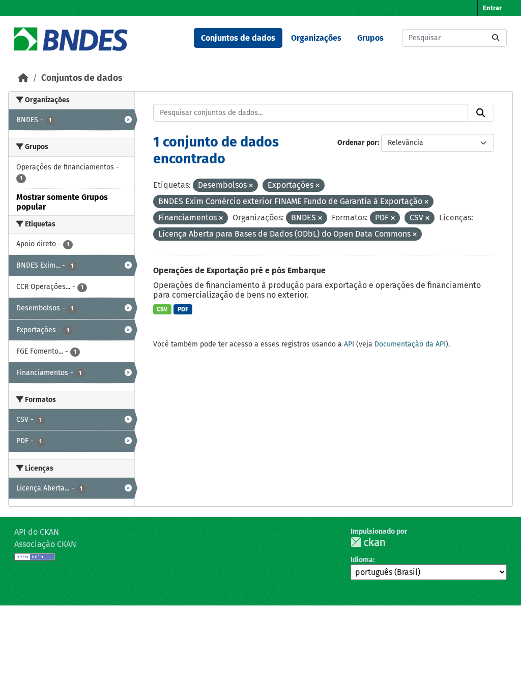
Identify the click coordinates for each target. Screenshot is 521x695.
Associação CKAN (45, 544)
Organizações (316, 38)
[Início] (23, 78)
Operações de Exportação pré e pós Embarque (239, 270)
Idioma (362, 560)
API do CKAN (36, 532)
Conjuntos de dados (238, 38)
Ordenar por (357, 142)
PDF (183, 309)
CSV (162, 309)
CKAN (368, 542)
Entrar (492, 8)
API (349, 344)
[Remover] (251, 186)
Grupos (370, 38)
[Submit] (495, 38)
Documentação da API (410, 344)
